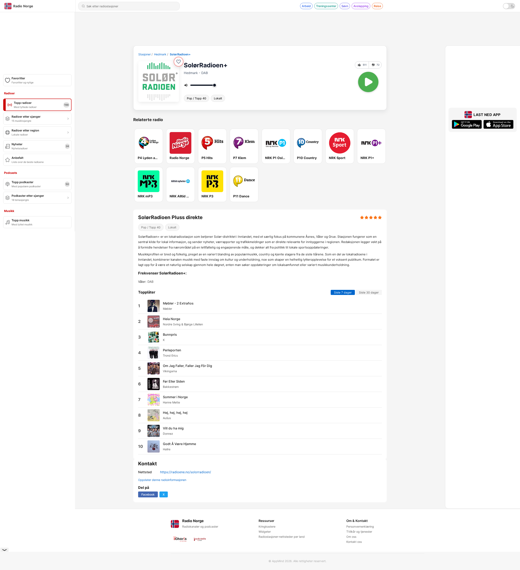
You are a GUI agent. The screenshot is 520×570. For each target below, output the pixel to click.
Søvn (344, 6)
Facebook (148, 494)
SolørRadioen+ (180, 54)
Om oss (351, 536)
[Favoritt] (178, 62)
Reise (377, 6)
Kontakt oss (354, 541)
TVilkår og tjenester (359, 531)
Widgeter (265, 531)
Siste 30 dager (369, 292)
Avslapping (360, 6)
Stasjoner (144, 54)
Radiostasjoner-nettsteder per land (282, 536)
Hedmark (160, 54)
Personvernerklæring (360, 526)
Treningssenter (326, 6)
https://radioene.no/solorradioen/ (185, 472)
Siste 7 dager (343, 292)
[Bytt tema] (509, 6)
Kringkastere (267, 526)
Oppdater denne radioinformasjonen (162, 480)
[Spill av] (368, 82)
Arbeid (306, 6)
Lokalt (218, 98)
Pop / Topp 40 (196, 98)
